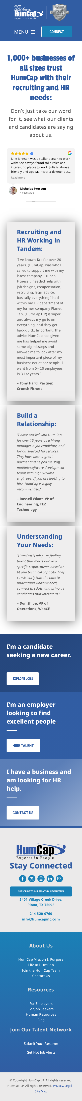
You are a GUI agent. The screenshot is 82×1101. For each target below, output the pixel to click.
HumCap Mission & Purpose (40, 959)
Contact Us (41, 975)
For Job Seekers (41, 1009)
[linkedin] (50, 878)
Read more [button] (18, 177)
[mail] (59, 878)
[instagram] (41, 878)
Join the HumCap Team (41, 970)
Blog (41, 1019)
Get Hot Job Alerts (41, 1052)
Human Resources (41, 1014)
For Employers (41, 1003)
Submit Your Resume (41, 1043)
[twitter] (31, 878)
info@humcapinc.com (41, 919)
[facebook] (22, 878)
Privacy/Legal (62, 1086)
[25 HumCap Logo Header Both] (42, 3)
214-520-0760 (41, 913)
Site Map (41, 1091)
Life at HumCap (41, 964)
